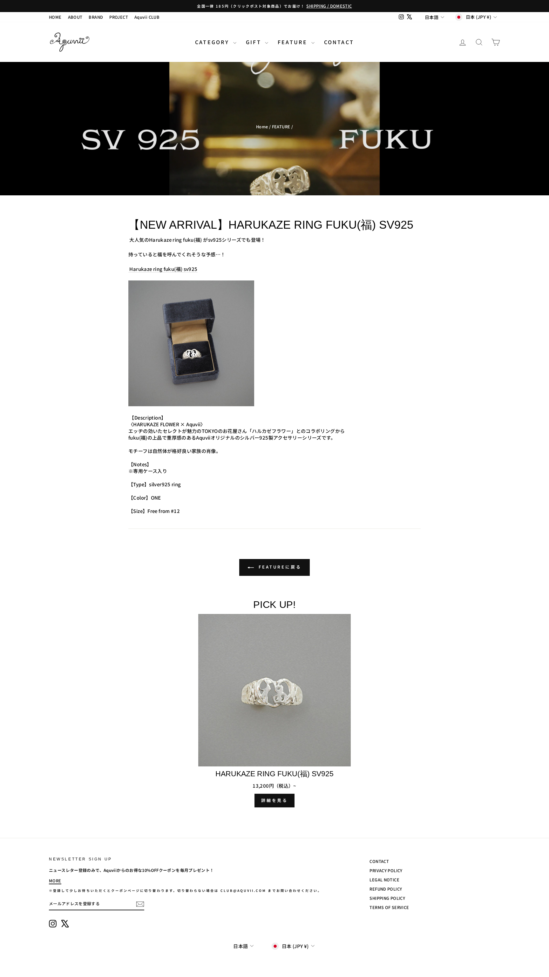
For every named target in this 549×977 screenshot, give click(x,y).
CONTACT (339, 42)
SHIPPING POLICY (387, 898)
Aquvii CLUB (146, 17)
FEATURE (294, 42)
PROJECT (118, 17)
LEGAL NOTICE (384, 880)
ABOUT (75, 17)
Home (262, 127)
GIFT (254, 42)
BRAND (96, 17)
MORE (55, 881)
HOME (55, 17)
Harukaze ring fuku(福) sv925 (163, 269)
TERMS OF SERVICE (389, 907)
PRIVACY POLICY (385, 870)
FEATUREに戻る (279, 567)
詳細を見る (274, 800)
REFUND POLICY (385, 889)
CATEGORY (213, 42)
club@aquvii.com (243, 890)
